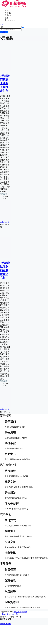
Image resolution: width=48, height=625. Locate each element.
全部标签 (4, 32)
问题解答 (3, 194)
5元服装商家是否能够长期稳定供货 (5, 83)
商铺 (8, 13)
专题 (6, 18)
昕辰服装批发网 (20, 612)
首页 (6, 10)
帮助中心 (10, 20)
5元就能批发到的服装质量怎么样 (5, 270)
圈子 (8, 15)
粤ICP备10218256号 (10, 614)
